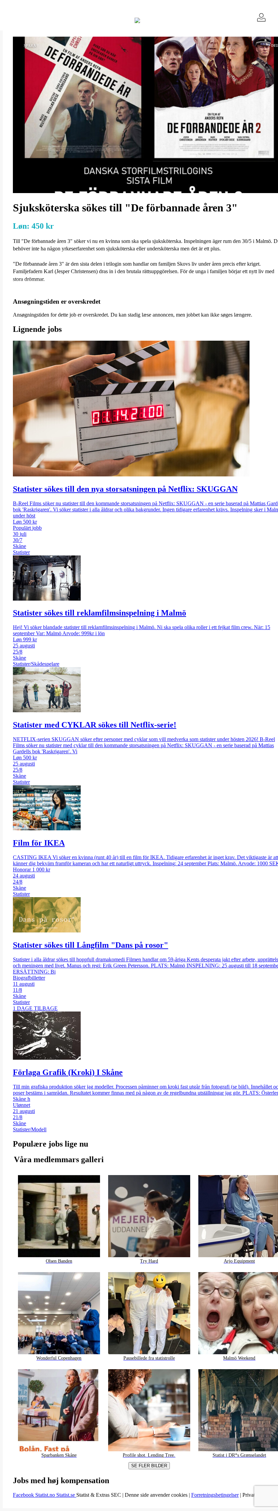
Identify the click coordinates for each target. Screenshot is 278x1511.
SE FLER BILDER (149, 1465)
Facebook (24, 1495)
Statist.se (66, 1495)
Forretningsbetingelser (215, 1495)
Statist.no (45, 1495)
